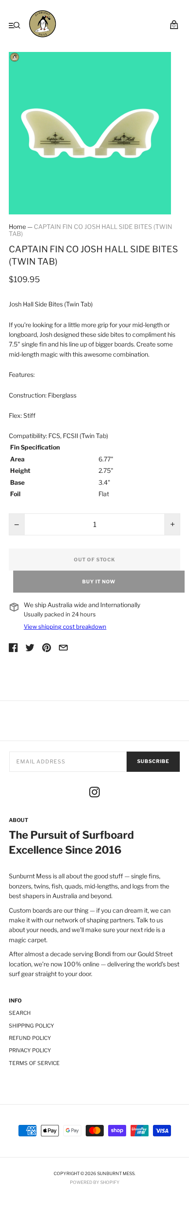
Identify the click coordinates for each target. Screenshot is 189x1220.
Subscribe (153, 761)
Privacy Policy (30, 1050)
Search (20, 1013)
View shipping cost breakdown (65, 626)
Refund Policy (30, 1038)
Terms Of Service (34, 1063)
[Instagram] (94, 793)
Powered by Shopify (95, 1182)
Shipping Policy (31, 1025)
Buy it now (99, 582)
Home (17, 226)
